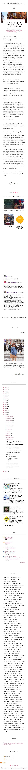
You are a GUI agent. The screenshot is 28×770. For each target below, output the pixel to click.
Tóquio (5, 719)
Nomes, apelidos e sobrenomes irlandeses (15, 485)
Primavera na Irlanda (8, 697)
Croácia (5, 617)
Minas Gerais (13, 669)
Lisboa (5, 663)
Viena (22, 727)
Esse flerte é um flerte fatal (12, 466)
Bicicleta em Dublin (8, 595)
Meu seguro (7, 543)
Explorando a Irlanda (8, 639)
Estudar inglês (7, 637)
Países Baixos (13, 683)
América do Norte (7, 581)
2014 (6, 412)
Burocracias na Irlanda (15, 599)
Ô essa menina (8, 542)
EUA (12, 637)
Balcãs (12, 591)
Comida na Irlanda (15, 613)
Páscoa (18, 687)
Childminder (21, 605)
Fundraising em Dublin (19, 645)
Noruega (21, 675)
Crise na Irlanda (20, 615)
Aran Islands (18, 587)
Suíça (5, 717)
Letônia (19, 659)
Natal (9, 675)
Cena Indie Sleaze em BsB (10, 548)
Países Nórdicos (7, 685)
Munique (20, 671)
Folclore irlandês (8, 643)
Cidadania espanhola (14, 607)
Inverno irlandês (7, 655)
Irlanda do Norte (15, 655)
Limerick (5, 661)
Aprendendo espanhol (8, 585)
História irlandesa (8, 649)
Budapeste (20, 597)
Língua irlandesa (11, 661)
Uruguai (5, 723)
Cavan (21, 603)
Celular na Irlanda (8, 605)
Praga (18, 693)
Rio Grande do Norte (15, 707)
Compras (22, 613)
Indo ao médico (16, 651)
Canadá (17, 601)
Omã (21, 677)
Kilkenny (20, 657)
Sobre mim (22, 713)
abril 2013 (8, 433)
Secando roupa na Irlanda (14, 711)
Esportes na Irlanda (8, 635)
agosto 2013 (9, 424)
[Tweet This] (15, 192)
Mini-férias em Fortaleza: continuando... (14, 461)
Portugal (14, 693)
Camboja (13, 601)
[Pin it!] (17, 192)
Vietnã (5, 729)
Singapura (13, 713)
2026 (6, 387)
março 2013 (8, 435)
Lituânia (22, 663)
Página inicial (14, 318)
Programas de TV (17, 697)
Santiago (22, 709)
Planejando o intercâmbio (16, 30)
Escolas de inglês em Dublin (10, 633)
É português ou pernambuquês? (13, 452)
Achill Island (6, 577)
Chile (5, 607)
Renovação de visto (8, 703)
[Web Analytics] (3, 762)
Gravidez (9, 647)
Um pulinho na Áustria (10, 553)
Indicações (10, 651)
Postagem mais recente (7, 317)
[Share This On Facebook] (13, 192)
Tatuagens (20, 717)
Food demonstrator (17, 643)
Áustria (5, 591)
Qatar (5, 701)
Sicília (9, 713)
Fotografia (11, 645)
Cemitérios (14, 605)
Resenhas (15, 703)
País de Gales (6, 683)
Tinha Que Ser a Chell (10, 556)
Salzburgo (17, 709)
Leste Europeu (13, 659)
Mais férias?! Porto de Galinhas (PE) (14, 450)
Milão (8, 669)
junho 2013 (8, 429)
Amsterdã (14, 581)
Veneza (5, 725)
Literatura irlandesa (15, 663)
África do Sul (12, 579)
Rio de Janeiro (7, 707)
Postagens (7, 756)
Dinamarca (16, 625)
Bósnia (14, 595)
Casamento (6, 603)
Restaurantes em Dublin (9, 705)
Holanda (14, 649)
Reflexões (13, 701)
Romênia (5, 709)
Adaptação (6, 579)
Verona (17, 725)
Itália (9, 657)
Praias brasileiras (7, 695)
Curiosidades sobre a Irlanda (10, 619)
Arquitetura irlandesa (8, 589)
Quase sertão (9, 454)
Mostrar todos (22, 562)
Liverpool (6, 665)
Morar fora (14, 671)
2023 (6, 393)
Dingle (20, 625)
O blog (17, 677)
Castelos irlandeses (14, 603)
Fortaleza (6, 645)
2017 (6, 406)
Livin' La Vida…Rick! (10, 551)
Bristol (10, 597)
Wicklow (5, 731)
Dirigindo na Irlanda (8, 627)
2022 (6, 396)
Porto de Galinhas (8, 693)
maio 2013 (8, 431)
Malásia (5, 667)
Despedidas (18, 621)
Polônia (17, 691)
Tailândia (15, 717)
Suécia (22, 715)
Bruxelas (15, 597)
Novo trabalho (12, 677)
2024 (6, 391)
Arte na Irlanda (17, 589)
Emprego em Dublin (8, 631)
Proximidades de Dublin (9, 699)
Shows (5, 713)
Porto (21, 691)
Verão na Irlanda (11, 725)
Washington (10, 729)
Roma (22, 707)
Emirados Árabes (13, 629)
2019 (6, 402)
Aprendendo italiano (18, 585)
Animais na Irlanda (8, 583)
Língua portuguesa (20, 661)
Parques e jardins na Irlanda (10, 687)
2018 (6, 404)
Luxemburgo (16, 665)
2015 (6, 410)
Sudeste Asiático (16, 715)
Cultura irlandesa (12, 617)
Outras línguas (16, 681)
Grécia (13, 647)
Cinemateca (6, 611)
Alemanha (18, 579)
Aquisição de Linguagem (9, 587)
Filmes (9, 641)
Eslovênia (19, 633)
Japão (12, 657)
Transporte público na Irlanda (10, 721)
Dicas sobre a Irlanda (16, 623)
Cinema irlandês (16, 609)
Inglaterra (6, 653)
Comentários (8, 759)
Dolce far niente (9, 468)
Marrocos (13, 667)
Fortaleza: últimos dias (11, 456)
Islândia (22, 655)
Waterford (15, 729)
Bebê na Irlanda (7, 593)
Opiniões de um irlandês (9, 679)
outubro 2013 (9, 420)
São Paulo (6, 711)
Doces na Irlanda (17, 627)
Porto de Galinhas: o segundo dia (13, 448)
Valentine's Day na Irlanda (13, 723)
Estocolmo (15, 635)
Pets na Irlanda (13, 689)
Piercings (19, 689)
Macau (21, 665)
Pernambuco (6, 689)
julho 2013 (8, 427)
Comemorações (7, 613)
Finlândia (14, 641)
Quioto (8, 701)
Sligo (17, 713)
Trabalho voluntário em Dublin (14, 719)
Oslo (23, 679)
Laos (5, 659)
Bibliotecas (21, 593)
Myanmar (5, 675)
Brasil (18, 595)
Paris (20, 685)
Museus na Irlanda (8, 673)
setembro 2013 (9, 422)
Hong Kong (19, 649)
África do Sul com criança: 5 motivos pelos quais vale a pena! (13, 744)
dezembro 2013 (9, 416)
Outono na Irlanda (8, 681)
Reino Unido (19, 701)
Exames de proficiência (18, 637)
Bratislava (6, 597)
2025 (6, 389)
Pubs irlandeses (18, 699)
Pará (13, 685)
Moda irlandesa (20, 669)
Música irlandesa (16, 673)
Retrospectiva (18, 705)
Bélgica (12, 593)
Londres (10, 665)
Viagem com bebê (7, 727)
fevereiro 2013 (9, 437)
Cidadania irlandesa (8, 609)
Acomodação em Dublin (15, 577)
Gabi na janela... (9, 537)
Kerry (16, 657)
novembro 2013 (9, 418)
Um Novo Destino (9, 547)
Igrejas (5, 651)
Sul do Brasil (10, 717)
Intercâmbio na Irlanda (14, 653)
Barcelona (17, 591)
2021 (6, 398)
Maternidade (19, 667)
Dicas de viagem (7, 623)
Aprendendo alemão (16, 583)
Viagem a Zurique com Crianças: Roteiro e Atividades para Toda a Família (14, 558)
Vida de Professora (11, 31)
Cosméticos (13, 615)
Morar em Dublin (7, 671)
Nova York (6, 677)
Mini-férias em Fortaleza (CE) (12, 463)
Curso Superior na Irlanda (9, 621)
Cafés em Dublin (7, 601)
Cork (8, 615)
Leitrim (7, 659)
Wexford (21, 729)
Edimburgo (6, 629)
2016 (6, 408)
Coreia (5, 615)
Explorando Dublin (18, 639)
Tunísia (19, 721)
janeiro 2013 (9, 439)
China (8, 607)
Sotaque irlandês (7, 715)
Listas (8, 663)
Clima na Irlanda (13, 611)
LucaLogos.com (23, 768)
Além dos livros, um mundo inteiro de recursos (16, 497)
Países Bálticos (20, 683)
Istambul (5, 657)
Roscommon (11, 709)
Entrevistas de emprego (18, 631)
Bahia (9, 591)
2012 (6, 471)
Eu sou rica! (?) (14, 507)
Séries (22, 711)
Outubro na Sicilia (8, 538)
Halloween (18, 647)
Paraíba (16, 685)
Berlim (16, 593)
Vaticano (22, 723)
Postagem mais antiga (21, 317)
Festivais (5, 641)
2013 (6, 414)
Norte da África (15, 675)
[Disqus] (14, 253)
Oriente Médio (18, 679)
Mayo (5, 669)
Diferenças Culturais (8, 625)
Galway (5, 647)
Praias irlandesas (16, 695)
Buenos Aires (6, 599)
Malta (9, 667)
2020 (6, 400)
